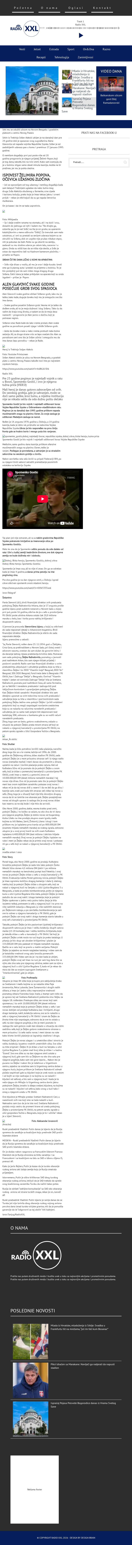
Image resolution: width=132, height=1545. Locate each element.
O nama (49, 8)
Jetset (37, 49)
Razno (106, 49)
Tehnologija (61, 57)
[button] (80, 35)
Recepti (41, 57)
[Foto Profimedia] (11, 977)
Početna (23, 8)
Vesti (22, 49)
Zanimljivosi (85, 57)
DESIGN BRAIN (88, 1537)
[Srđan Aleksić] (33, 213)
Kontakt (102, 8)
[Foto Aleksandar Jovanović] (17, 1121)
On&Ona (88, 49)
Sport (70, 49)
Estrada (54, 49)
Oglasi (76, 8)
